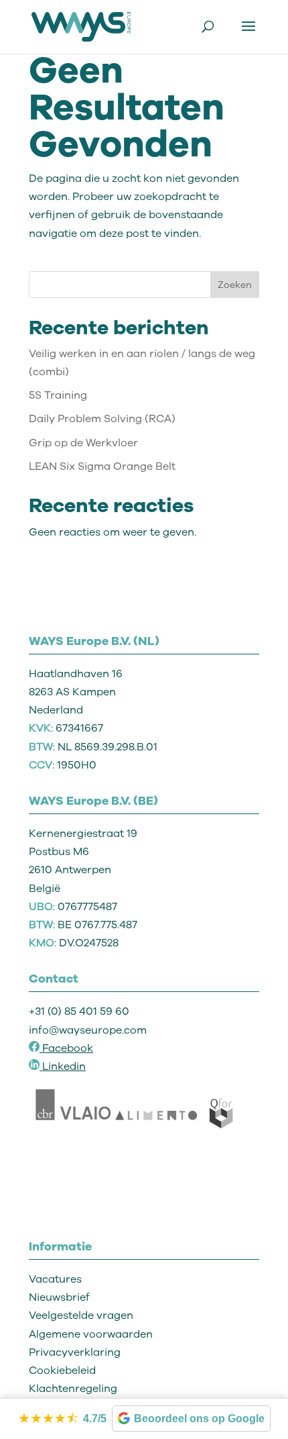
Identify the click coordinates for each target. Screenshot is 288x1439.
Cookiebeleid (62, 1370)
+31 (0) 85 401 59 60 (79, 1011)
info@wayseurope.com (88, 1030)
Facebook (66, 1048)
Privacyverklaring (75, 1352)
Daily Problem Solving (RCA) (102, 418)
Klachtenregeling (73, 1388)
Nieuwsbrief (59, 1297)
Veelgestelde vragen (81, 1315)
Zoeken (235, 285)
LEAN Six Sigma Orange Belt (102, 466)
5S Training (58, 395)
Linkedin (64, 1066)
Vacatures (55, 1279)
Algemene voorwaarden (91, 1334)
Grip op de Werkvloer (83, 443)
